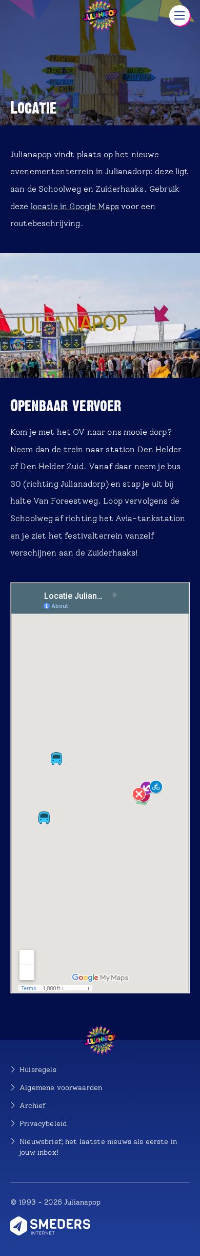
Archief (32, 1105)
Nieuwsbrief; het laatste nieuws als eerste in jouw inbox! (98, 1147)
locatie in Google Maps (75, 206)
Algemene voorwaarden (60, 1087)
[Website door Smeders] (50, 1225)
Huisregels (37, 1069)
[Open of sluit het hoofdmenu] (179, 15)
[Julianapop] (100, 15)
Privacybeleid (43, 1123)
